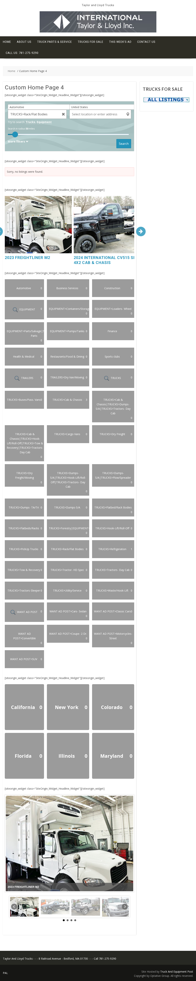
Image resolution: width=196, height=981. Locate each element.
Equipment (44, 122)
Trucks (30, 122)
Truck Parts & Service (54, 41)
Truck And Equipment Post (176, 971)
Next (125, 907)
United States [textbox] (79, 107)
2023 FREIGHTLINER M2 (27, 257)
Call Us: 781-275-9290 (22, 52)
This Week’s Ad (120, 41)
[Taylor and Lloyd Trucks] (98, 31)
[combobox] (40, 107)
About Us (24, 41)
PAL (5, 973)
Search (124, 144)
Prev (14, 907)
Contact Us (146, 41)
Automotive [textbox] (17, 107)
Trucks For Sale (90, 41)
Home (7, 41)
